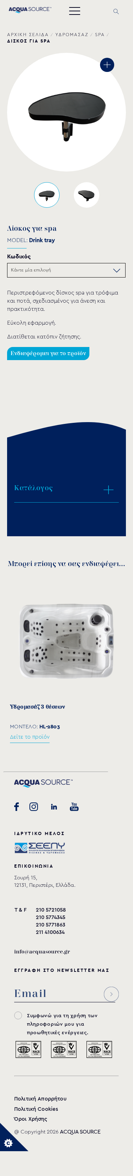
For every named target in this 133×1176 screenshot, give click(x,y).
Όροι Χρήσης (31, 1119)
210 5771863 (50, 925)
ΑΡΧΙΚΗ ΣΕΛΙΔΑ (28, 35)
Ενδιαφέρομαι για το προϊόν (48, 354)
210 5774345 (50, 917)
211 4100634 (50, 932)
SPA (100, 35)
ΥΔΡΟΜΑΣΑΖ (72, 35)
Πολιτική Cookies (36, 1109)
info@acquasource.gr (42, 951)
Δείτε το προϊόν (30, 736)
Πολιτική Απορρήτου (40, 1099)
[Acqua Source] (30, 11)
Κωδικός (19, 256)
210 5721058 (51, 910)
